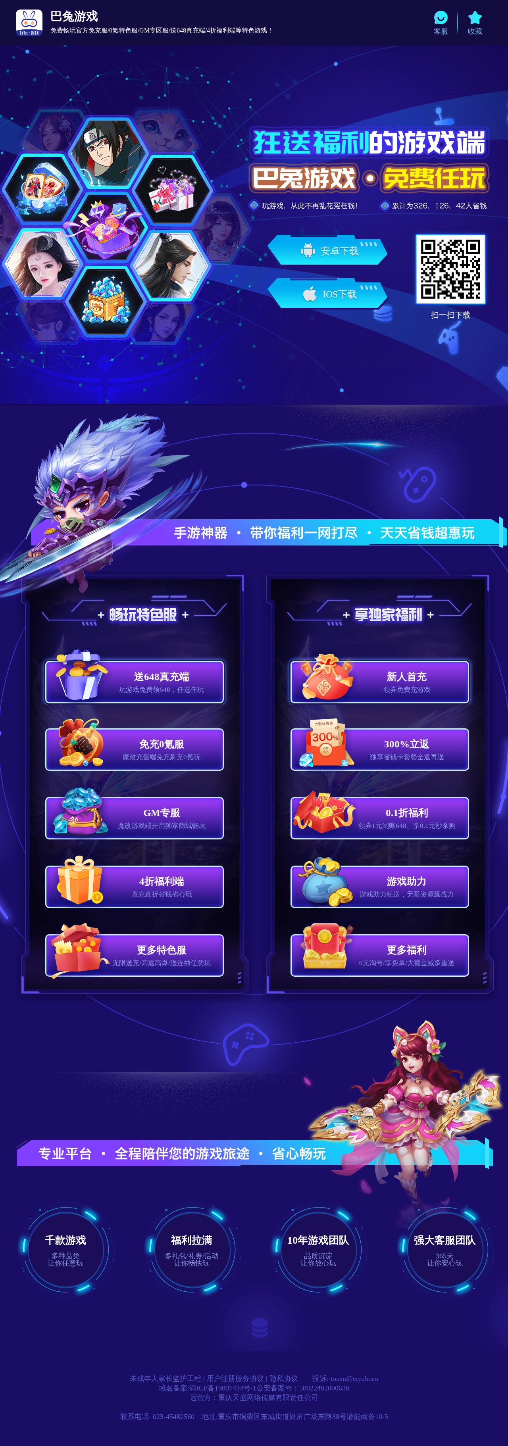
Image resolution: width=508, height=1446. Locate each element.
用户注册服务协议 (235, 1379)
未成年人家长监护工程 (165, 1379)
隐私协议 (283, 1379)
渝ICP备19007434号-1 (222, 1388)
